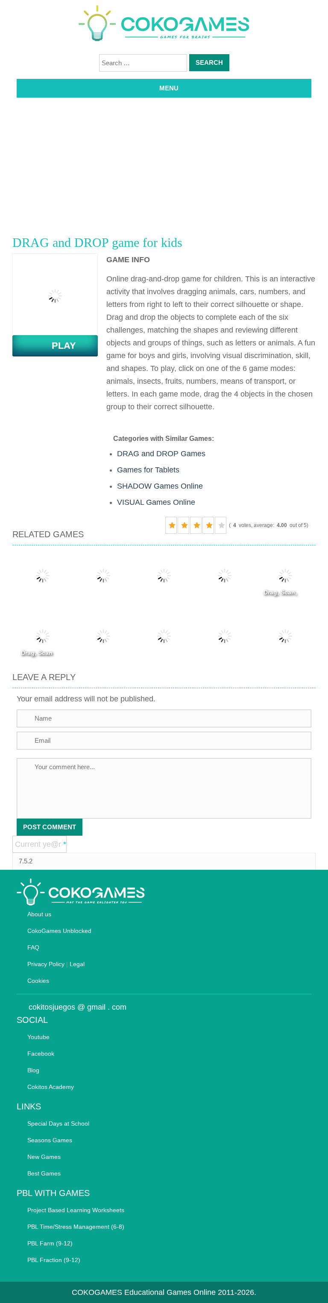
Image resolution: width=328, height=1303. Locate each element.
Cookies (38, 980)
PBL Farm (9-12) (50, 1243)
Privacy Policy (45, 964)
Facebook (40, 1053)
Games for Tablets (148, 470)
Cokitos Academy (50, 1086)
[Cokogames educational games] (164, 24)
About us (39, 914)
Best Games (44, 1173)
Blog (33, 1070)
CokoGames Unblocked (59, 930)
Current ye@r (40, 844)
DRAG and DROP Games (161, 453)
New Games (44, 1156)
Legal (77, 964)
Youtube (38, 1037)
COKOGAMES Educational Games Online (144, 1292)
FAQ (33, 947)
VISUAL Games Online (156, 502)
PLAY (58, 345)
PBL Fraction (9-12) (53, 1260)
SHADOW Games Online (160, 486)
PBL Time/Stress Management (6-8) (75, 1226)
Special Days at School (58, 1123)
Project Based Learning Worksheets (75, 1210)
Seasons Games (49, 1140)
